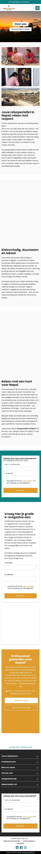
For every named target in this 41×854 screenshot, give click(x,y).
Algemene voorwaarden (11, 841)
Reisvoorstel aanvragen (21, 707)
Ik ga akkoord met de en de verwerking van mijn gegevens (21, 482)
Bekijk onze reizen (21, 700)
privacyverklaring (27, 481)
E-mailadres (8, 575)
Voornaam (8, 563)
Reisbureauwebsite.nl (29, 852)
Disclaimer (20, 843)
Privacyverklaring (29, 841)
